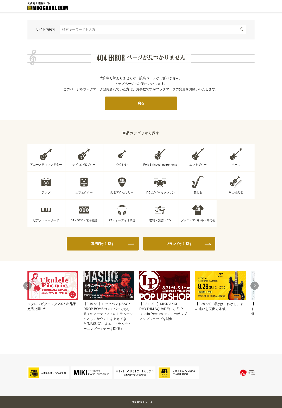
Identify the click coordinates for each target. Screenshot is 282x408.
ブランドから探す (179, 244)
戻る (141, 103)
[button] (27, 286)
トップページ (124, 83)
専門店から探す (102, 244)
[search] (242, 29)
